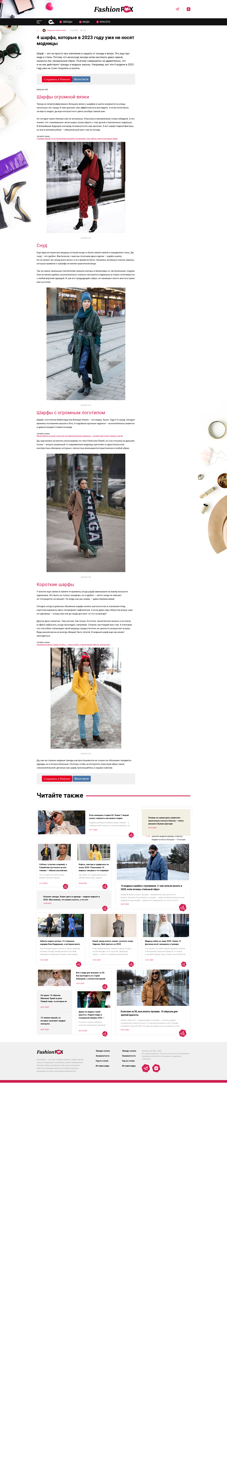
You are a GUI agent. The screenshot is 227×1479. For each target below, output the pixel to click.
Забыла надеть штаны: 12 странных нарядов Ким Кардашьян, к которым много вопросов (60, 944)
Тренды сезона (103, 1051)
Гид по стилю (102, 1061)
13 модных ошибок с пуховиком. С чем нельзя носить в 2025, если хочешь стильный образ (151, 887)
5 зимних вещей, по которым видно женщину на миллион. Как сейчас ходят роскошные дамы (77, 138)
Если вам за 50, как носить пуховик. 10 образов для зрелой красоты (149, 1013)
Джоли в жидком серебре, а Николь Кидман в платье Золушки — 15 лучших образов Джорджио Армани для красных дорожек (169, 838)
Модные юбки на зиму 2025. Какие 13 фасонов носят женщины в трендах (163, 942)
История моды (102, 1066)
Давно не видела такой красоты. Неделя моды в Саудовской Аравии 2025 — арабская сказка (91, 1016)
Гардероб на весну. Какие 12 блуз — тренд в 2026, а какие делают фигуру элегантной (73, 645)
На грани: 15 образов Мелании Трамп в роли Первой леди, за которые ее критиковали (54, 1000)
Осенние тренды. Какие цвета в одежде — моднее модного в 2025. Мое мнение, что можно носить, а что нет (71, 898)
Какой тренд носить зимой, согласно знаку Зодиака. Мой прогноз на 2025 (112, 942)
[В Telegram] (175, 9)
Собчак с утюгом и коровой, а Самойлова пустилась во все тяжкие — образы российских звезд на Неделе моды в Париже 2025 (53, 870)
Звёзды (67, 21)
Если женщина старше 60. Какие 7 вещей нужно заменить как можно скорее (109, 816)
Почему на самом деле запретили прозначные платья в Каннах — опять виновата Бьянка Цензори (166, 821)
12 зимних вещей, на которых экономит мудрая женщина (53, 1021)
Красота (105, 21)
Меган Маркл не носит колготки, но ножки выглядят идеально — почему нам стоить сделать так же (80, 436)
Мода (86, 21)
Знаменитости (102, 1056)
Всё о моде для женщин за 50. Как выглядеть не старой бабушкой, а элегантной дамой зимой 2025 (90, 977)
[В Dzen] (186, 9)
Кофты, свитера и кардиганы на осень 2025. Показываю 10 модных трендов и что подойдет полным (94, 869)
